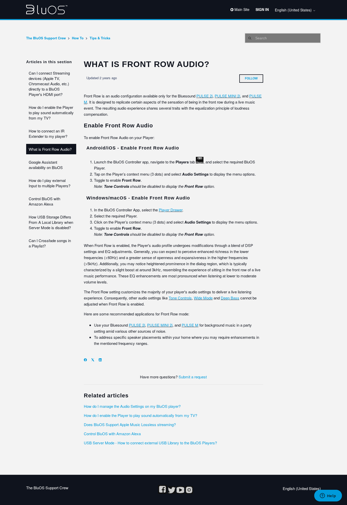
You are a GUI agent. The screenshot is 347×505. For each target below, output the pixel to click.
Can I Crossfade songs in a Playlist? (50, 243)
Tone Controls (180, 297)
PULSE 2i (204, 95)
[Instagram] (189, 492)
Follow (251, 78)
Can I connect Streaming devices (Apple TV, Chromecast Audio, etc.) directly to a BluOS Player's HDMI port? (49, 83)
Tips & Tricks (100, 38)
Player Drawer (170, 209)
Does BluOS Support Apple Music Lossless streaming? (130, 424)
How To (78, 38)
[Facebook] (87, 360)
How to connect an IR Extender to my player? (48, 133)
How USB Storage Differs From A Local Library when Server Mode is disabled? (51, 222)
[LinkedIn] (102, 360)
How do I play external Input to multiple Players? (49, 183)
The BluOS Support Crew (46, 38)
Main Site (241, 9)
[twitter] (172, 492)
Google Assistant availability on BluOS (46, 164)
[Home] (46, 9)
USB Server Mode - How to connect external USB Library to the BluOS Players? (150, 442)
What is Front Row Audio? (50, 149)
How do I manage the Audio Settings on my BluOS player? (132, 406)
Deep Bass (230, 297)
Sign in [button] (262, 9)
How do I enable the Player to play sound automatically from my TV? (51, 113)
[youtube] (181, 492)
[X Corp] (94, 360)
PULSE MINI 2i (227, 95)
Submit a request (193, 376)
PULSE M (190, 325)
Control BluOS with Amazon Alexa (44, 201)
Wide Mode (203, 297)
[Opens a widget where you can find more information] (328, 496)
